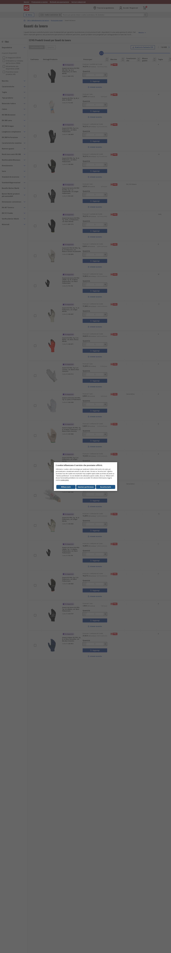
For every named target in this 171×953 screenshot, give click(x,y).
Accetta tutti (105, 487)
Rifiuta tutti (66, 487)
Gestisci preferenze (86, 487)
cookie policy (64, 480)
